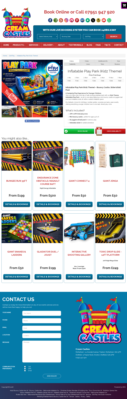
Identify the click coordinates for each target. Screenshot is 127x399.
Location (6, 335)
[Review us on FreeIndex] (55, 20)
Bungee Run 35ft (16, 181)
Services (34, 45)
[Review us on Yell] (98, 20)
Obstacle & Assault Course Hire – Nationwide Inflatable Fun (88, 392)
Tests (102, 64)
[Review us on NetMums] (72, 20)
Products (18, 45)
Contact (119, 45)
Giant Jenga (110, 181)
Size (118, 61)
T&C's (107, 45)
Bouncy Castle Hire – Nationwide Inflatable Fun (44, 390)
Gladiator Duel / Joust (48, 253)
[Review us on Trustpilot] (88, 20)
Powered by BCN (120, 387)
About (61, 45)
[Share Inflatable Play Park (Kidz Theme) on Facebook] (32, 121)
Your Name (6, 312)
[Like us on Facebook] (50, 20)
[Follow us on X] (93, 20)
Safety (88, 396)
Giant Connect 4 (79, 181)
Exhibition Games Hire (110, 390)
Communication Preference (8, 367)
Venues (71, 396)
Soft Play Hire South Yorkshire (101, 394)
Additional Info (103, 61)
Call (29, 366)
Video (87, 61)
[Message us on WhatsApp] (109, 20)
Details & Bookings (16, 204)
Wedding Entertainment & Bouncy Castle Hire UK (52, 396)
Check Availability (114, 131)
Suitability (72, 64)
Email (4, 327)
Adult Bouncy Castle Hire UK (19, 390)
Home (6, 45)
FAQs (98, 45)
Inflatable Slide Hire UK (61, 392)
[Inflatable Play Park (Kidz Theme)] (32, 82)
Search (113, 36)
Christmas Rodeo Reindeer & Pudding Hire (74, 390)
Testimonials (76, 45)
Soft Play (12, 56)
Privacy (83, 396)
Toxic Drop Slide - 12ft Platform (110, 253)
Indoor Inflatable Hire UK (28, 392)
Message (5, 342)
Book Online (83, 131)
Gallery (77, 396)
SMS (29, 368)
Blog (89, 45)
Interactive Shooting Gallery (79, 253)
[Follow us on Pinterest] (77, 20)
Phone (4, 320)
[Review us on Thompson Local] (82, 20)
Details (72, 61)
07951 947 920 (100, 12)
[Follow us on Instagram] (66, 20)
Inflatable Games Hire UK (45, 392)
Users (88, 64)
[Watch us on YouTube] (104, 20)
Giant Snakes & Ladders (16, 253)
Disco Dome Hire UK (95, 390)
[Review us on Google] (61, 20)
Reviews (117, 64)
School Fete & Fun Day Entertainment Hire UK (70, 394)
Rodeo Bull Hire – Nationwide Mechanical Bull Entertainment (35, 394)
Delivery (48, 45)
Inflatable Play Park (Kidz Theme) (27, 56)
